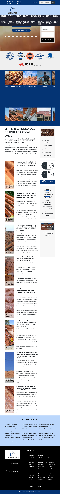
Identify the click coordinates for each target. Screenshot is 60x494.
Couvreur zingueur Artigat (10, 426)
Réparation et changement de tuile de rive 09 (49, 22)
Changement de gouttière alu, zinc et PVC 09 (19, 22)
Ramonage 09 (10, 15)
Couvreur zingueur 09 (55, 16)
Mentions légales (37, 491)
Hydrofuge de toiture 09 (55, 22)
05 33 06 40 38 (10, 2)
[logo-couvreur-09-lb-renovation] (12, 10)
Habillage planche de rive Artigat (28, 431)
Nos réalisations (21, 26)
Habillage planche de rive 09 (11, 22)
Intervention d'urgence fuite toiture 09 (34, 16)
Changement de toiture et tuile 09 (26, 22)
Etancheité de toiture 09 (25, 16)
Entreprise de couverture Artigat (11, 428)
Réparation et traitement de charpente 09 (18, 16)
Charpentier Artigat (9, 431)
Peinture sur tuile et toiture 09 (3, 22)
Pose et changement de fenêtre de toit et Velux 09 (41, 17)
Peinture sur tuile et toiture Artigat (29, 433)
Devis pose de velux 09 (48, 16)
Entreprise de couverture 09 (3, 16)
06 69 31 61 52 (20, 2)
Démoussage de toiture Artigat (11, 442)
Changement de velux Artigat (11, 424)
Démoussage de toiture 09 (33, 22)
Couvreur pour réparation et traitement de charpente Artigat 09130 (28, 440)
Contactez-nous (21, 30)
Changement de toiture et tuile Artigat (30, 424)
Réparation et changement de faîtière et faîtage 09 (41, 23)
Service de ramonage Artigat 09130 (29, 435)
